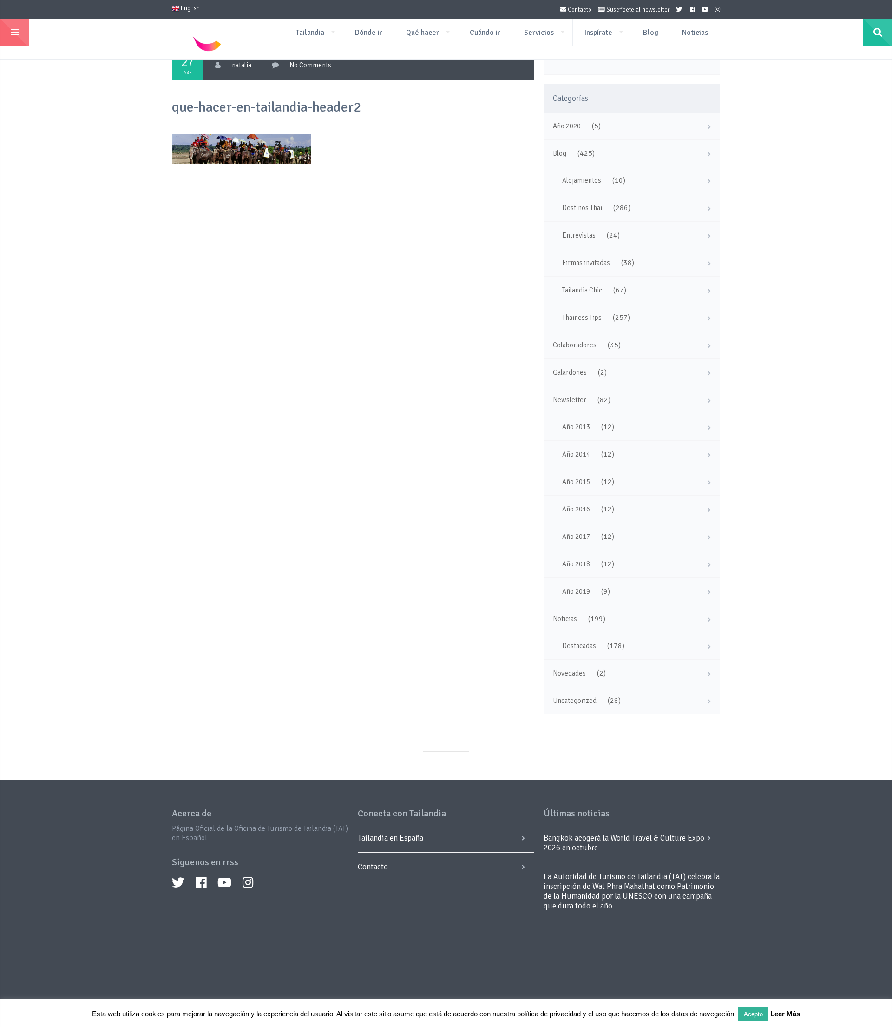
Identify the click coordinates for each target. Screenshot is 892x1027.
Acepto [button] (753, 1014)
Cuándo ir (485, 32)
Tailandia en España (390, 838)
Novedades (569, 673)
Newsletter (569, 400)
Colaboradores (575, 345)
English (189, 8)
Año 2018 (576, 564)
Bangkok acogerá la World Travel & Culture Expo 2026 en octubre (624, 843)
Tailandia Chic (582, 290)
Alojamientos (581, 180)
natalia (241, 65)
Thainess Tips (582, 317)
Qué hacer (422, 32)
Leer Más (785, 1014)
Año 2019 (576, 591)
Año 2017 (576, 536)
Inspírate (598, 32)
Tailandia (310, 32)
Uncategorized (575, 700)
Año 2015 (576, 481)
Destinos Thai (582, 208)
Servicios (539, 32)
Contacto (578, 9)
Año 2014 (576, 454)
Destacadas (579, 646)
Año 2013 (576, 427)
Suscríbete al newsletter (637, 9)
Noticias (695, 32)
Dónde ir (368, 32)
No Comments (310, 65)
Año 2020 (567, 126)
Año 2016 (576, 509)
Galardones (570, 372)
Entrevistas (579, 235)
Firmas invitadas (586, 262)
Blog (650, 32)
